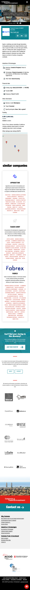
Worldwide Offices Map (6, 540)
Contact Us (3, 542)
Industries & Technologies (9, 527)
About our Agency (4, 538)
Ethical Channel (6, 579)
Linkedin (21, 35)
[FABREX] (15, 292)
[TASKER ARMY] (15, 239)
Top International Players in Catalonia (8, 520)
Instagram (25, 35)
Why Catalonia (5, 516)
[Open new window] (26, 586)
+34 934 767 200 (24, 582)
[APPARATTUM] (15, 193)
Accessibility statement (16, 579)
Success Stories (4, 524)
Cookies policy (22, 578)
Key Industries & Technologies (7, 529)
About (10, 371)
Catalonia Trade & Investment (10, 536)
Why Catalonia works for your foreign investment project (12, 518)
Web (17, 35)
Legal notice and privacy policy (10, 578)
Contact (19, 371)
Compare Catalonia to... (6, 522)
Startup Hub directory (5, 533)
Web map (25, 579)
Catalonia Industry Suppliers (6, 531)
